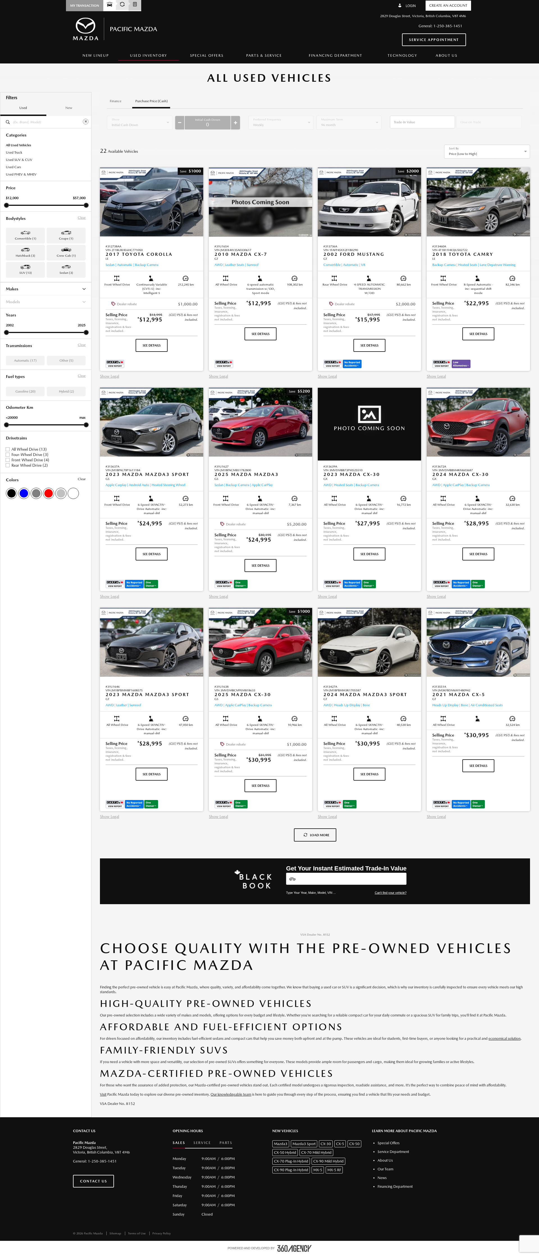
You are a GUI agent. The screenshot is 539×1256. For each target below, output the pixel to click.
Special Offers (207, 55)
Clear (82, 217)
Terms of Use (137, 1233)
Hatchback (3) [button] (25, 255)
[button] (84, 5)
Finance (115, 101)
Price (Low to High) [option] (463, 154)
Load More (319, 835)
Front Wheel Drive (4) (30, 460)
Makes (12, 289)
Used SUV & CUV (19, 160)
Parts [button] (226, 1143)
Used (23, 108)
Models (13, 302)
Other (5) (66, 361)
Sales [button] (179, 1143)
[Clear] (85, 121)
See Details (152, 345)
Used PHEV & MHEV (21, 174)
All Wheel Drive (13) (29, 449)
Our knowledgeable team (231, 1094)
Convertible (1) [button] (25, 238)
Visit (103, 1094)
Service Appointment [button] (434, 40)
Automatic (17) (25, 361)
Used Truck (14, 152)
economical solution (504, 1038)
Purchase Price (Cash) (151, 101)
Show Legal (109, 376)
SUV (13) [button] (25, 273)
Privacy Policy (161, 1233)
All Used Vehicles (18, 145)
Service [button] (202, 1143)
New (68, 108)
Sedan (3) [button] (66, 273)
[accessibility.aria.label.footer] (294, 1248)
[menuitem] (95, 55)
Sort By (454, 148)
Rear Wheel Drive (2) (30, 465)
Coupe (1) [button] (66, 238)
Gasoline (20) (25, 391)
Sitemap (115, 1233)
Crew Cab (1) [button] (66, 255)
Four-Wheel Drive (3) (30, 455)
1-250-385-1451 (447, 26)
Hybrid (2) (66, 391)
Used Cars (13, 167)
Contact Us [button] (93, 1181)
